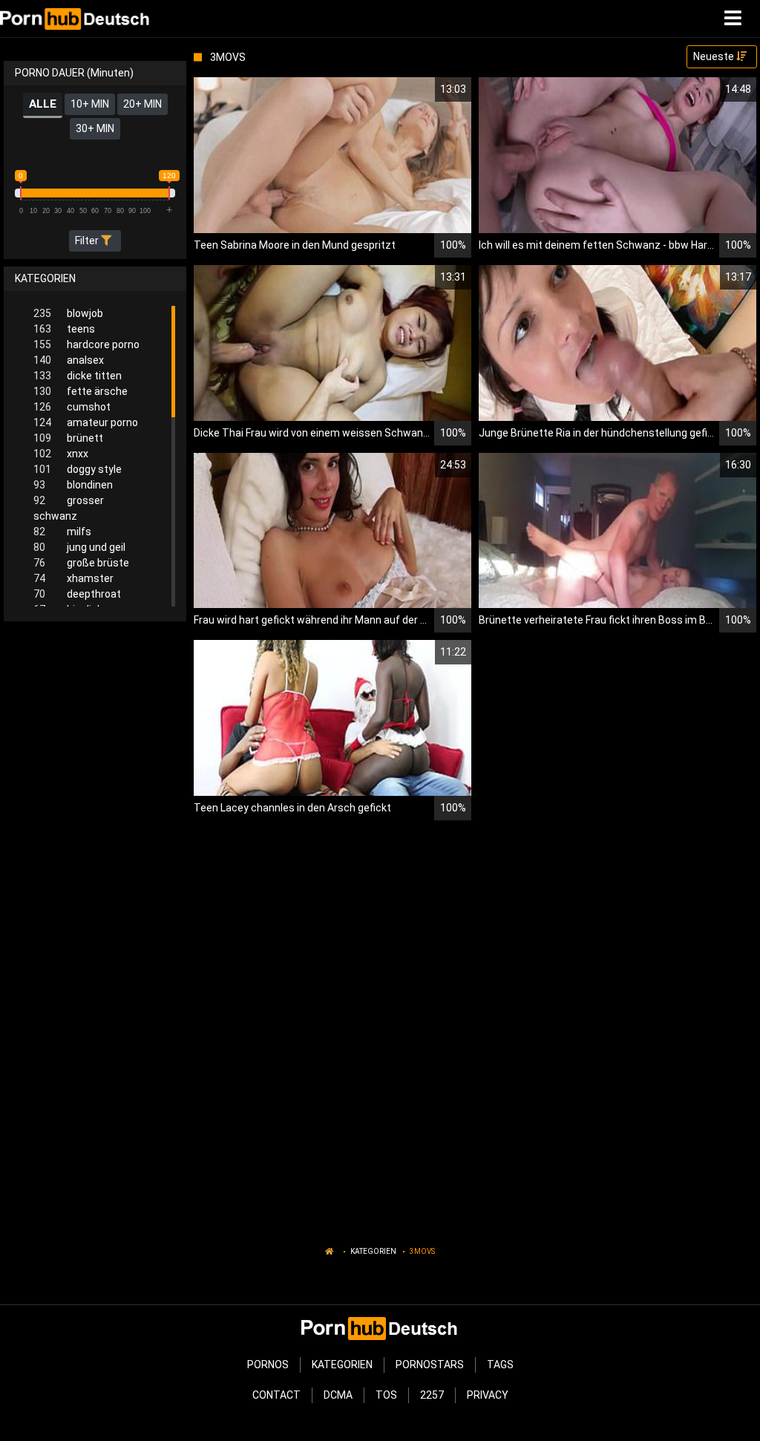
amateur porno (85, 422)
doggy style (77, 469)
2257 (432, 1395)
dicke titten (77, 376)
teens (64, 329)
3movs (422, 1251)
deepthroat (77, 594)
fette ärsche (80, 391)
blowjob (68, 313)
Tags (500, 1364)
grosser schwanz (68, 508)
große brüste (81, 563)
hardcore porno (86, 344)
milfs (62, 531)
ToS (386, 1395)
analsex (68, 360)
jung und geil (79, 547)
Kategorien (373, 1251)
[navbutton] (735, 18)
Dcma (338, 1395)
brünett (68, 438)
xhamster (73, 578)
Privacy (487, 1395)
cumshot (72, 407)
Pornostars (430, 1364)
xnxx (60, 454)
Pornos (268, 1364)
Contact (276, 1395)
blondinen (73, 485)
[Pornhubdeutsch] (75, 18)
